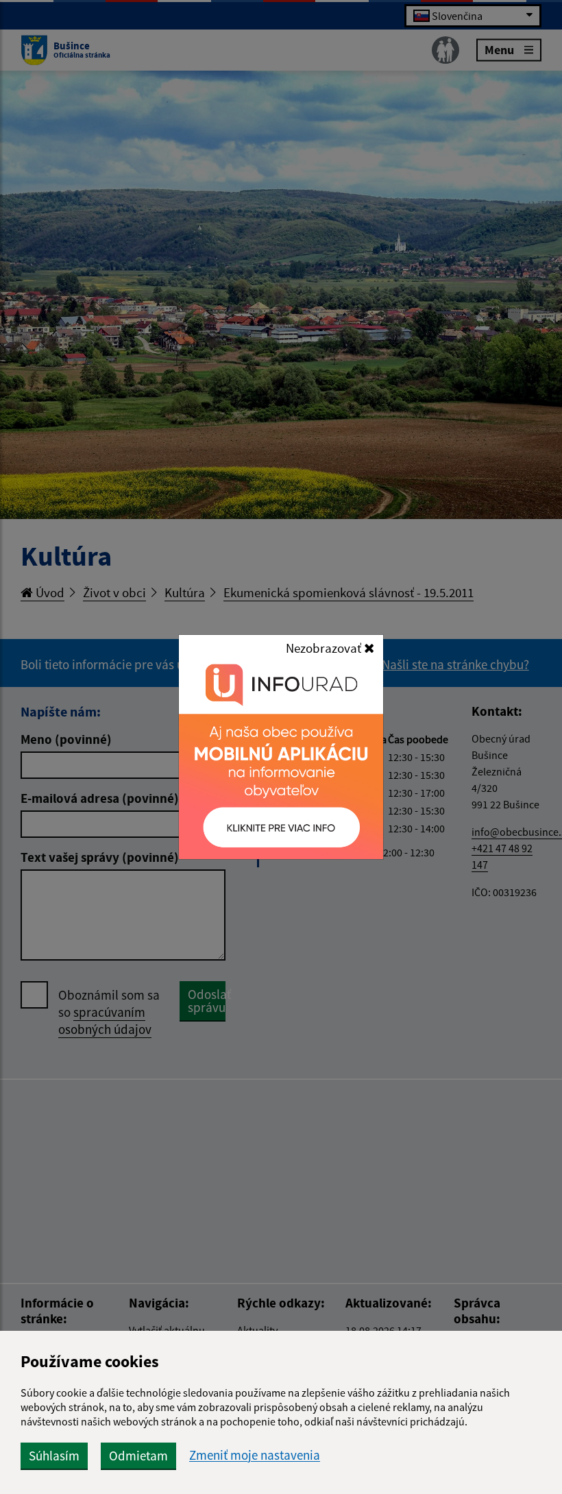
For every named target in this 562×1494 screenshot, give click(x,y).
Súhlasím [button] (54, 1455)
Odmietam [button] (138, 1455)
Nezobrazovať (325, 648)
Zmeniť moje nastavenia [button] (254, 1455)
